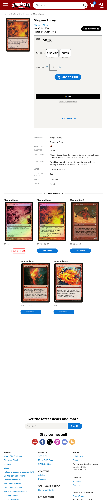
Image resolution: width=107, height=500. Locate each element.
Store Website (79, 496)
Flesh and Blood (11, 460)
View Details (47, 251)
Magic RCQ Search (46, 460)
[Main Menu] (5, 5)
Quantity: (40, 67)
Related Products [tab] (53, 193)
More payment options (68, 102)
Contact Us (77, 460)
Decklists (42, 479)
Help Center (78, 456)
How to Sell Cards (46, 490)
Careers (76, 485)
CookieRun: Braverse (13, 488)
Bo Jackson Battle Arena (14, 476)
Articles (41, 475)
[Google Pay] (68, 96)
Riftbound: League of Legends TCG (19, 472)
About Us (77, 481)
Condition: (40, 53)
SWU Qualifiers (44, 464)
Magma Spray (11, 200)
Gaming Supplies (11, 495)
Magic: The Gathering (13, 456)
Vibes (6, 468)
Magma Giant (77, 200)
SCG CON (42, 456)
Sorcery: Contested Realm (15, 491)
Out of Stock (19, 251)
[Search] (84, 5)
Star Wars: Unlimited (12, 484)
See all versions (91, 29)
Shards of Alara (41, 25)
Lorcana (7, 464)
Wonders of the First (12, 480)
